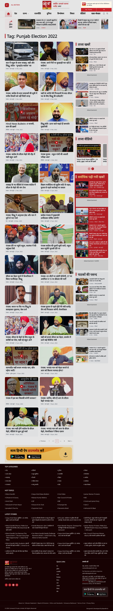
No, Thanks (88, 10)
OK (104, 10)
